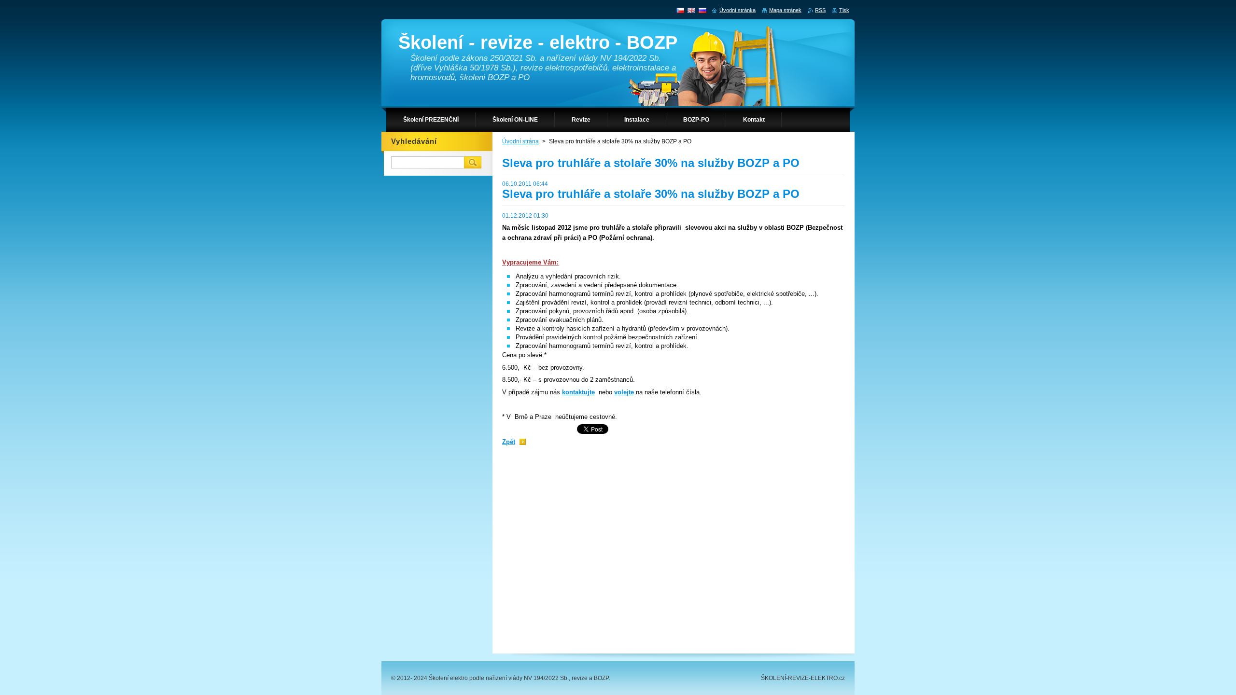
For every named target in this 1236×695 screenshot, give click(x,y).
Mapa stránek (785, 10)
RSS (820, 10)
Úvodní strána (520, 141)
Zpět (508, 441)
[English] (691, 10)
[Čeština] (680, 10)
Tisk (844, 10)
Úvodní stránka (737, 10)
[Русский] (702, 10)
